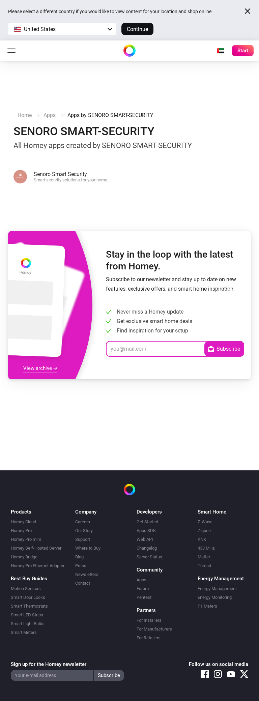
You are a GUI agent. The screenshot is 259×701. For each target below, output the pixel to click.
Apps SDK (146, 530)
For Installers (149, 620)
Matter (204, 556)
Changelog (147, 548)
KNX (202, 539)
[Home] (129, 51)
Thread (204, 565)
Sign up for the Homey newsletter (48, 664)
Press (80, 565)
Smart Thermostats (29, 606)
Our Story (84, 530)
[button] (62, 29)
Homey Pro (21, 530)
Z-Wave (205, 521)
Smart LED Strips (27, 614)
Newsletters (86, 574)
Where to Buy (87, 548)
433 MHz (206, 548)
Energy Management (217, 588)
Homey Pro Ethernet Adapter (37, 565)
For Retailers (149, 637)
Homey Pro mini (26, 539)
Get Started (147, 521)
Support (82, 539)
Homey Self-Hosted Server (36, 548)
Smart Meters (24, 632)
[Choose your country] (220, 51)
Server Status (149, 556)
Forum (143, 588)
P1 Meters (207, 606)
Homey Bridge (24, 556)
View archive (38, 368)
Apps (141, 579)
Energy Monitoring (215, 597)
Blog (79, 556)
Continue (137, 29)
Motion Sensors (26, 588)
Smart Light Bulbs (28, 623)
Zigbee (204, 530)
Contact (82, 583)
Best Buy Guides (29, 579)
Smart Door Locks (28, 597)
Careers (82, 521)
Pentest (144, 597)
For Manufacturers (154, 629)
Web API (145, 539)
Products (21, 512)
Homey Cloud (23, 521)
